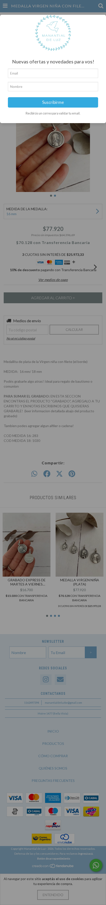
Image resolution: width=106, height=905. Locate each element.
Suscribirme (53, 102)
